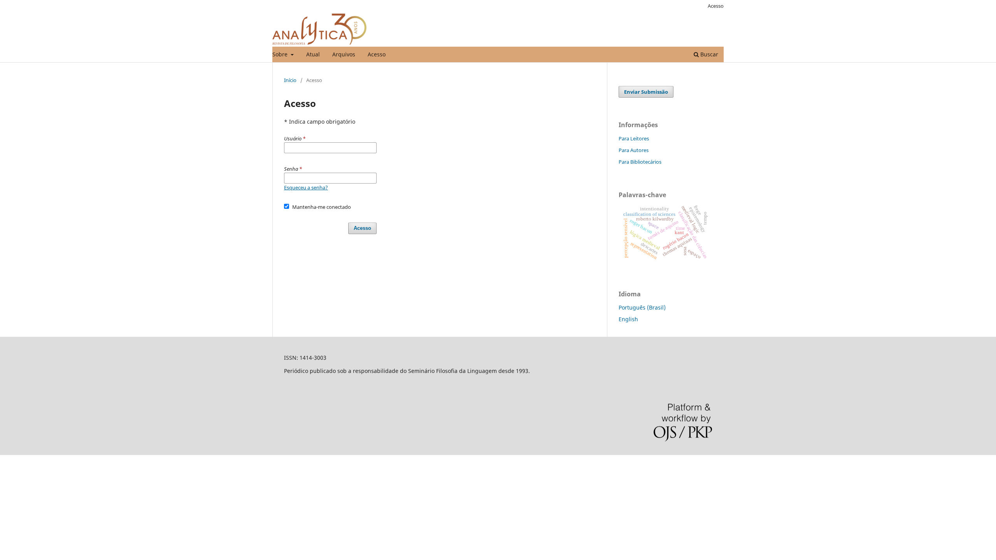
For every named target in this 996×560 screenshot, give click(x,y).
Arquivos (343, 54)
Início (290, 80)
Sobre (280, 54)
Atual (313, 54)
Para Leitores (634, 138)
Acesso (377, 54)
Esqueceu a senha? (306, 187)
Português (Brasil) (642, 307)
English (628, 319)
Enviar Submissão (646, 91)
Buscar (708, 54)
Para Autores (634, 150)
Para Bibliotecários (640, 161)
